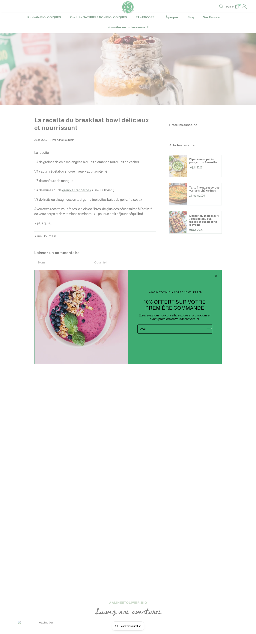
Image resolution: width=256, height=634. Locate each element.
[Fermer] (216, 276)
